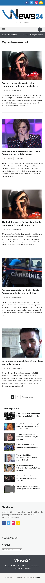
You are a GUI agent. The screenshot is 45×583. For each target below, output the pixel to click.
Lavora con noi (33, 566)
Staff (24, 566)
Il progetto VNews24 (12, 566)
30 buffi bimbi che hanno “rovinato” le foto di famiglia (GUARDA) (27, 436)
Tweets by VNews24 (10, 538)
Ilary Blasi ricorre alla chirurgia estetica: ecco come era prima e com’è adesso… (28, 426)
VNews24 (22, 560)
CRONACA (6, 90)
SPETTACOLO (8, 158)
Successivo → (27, 397)
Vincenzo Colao (18, 368)
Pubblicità (18, 568)
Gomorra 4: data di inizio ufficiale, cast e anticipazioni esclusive (27, 478)
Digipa (37, 577)
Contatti (27, 568)
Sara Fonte (17, 90)
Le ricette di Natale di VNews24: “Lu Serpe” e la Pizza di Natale (28, 468)
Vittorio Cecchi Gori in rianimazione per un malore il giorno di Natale (27, 457)
